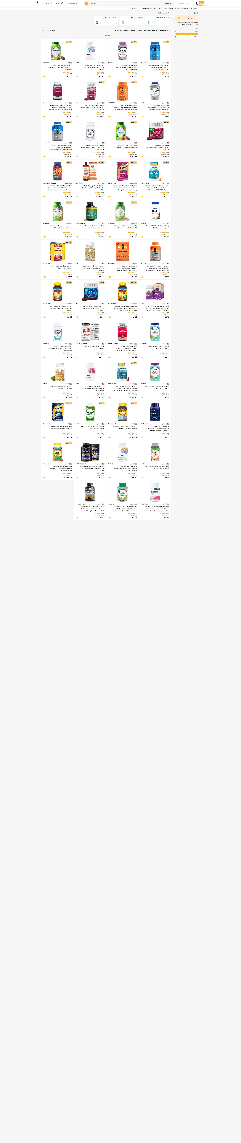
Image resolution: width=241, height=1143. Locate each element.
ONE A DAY (144, 63)
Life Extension (145, 424)
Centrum (111, 63)
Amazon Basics (48, 103)
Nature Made (47, 263)
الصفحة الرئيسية (194, 8)
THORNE (78, 63)
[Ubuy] (200, 3)
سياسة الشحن (185, 24)
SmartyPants (145, 183)
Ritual (77, 263)
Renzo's (143, 303)
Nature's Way (112, 183)
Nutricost (143, 223)
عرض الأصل (107, 35)
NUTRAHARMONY (81, 464)
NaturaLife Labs (80, 504)
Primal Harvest (80, 223)
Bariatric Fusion (145, 504)
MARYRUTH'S (79, 183)
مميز (45, 31)
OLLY (77, 103)
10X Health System (81, 344)
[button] (72, 3)
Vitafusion (46, 63)
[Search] (86, 3)
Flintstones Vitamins (49, 183)
